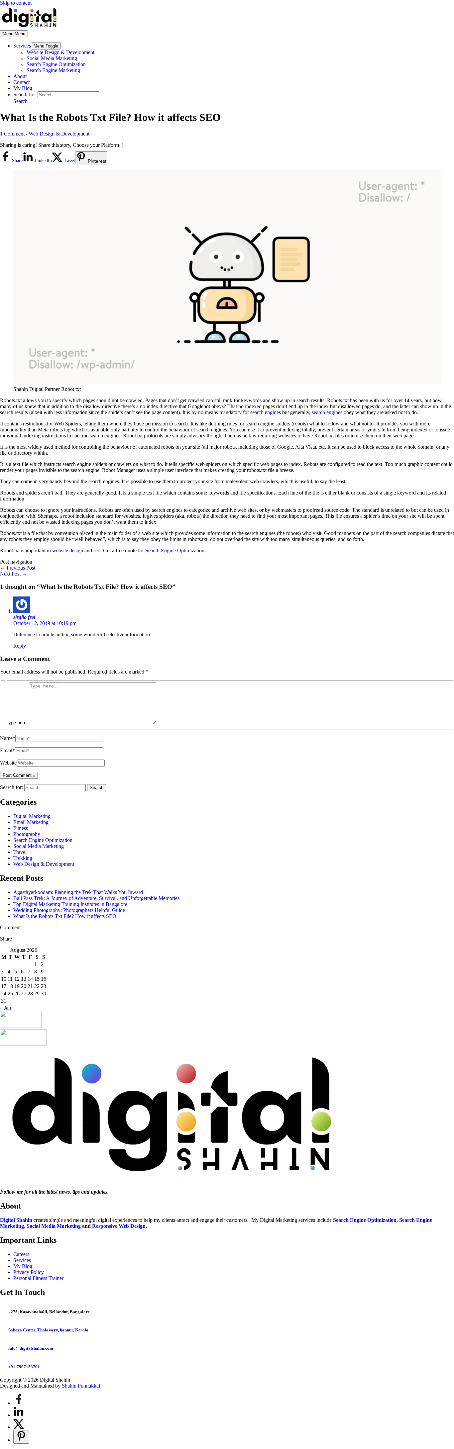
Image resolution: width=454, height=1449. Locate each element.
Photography (26, 834)
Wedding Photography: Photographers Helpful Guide (69, 910)
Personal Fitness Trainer (38, 1278)
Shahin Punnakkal (81, 1386)
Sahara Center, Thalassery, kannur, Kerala (48, 1329)
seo (96, 550)
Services (22, 45)
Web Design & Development (59, 133)
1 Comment (12, 133)
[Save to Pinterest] (21, 1437)
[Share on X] (18, 1427)
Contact (21, 82)
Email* (7, 750)
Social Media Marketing (52, 58)
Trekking (22, 858)
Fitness (20, 828)
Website (8, 763)
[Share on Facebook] (18, 1403)
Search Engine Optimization (56, 64)
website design (67, 550)
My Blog (22, 88)
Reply (19, 646)
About (20, 76)
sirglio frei (24, 617)
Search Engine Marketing (53, 70)
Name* (7, 738)
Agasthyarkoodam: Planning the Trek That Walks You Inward (78, 892)
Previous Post (17, 568)
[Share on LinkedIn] (18, 1415)
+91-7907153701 (24, 1366)
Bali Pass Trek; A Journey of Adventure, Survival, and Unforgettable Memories (96, 898)
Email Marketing (31, 822)
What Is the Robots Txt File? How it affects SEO (64, 916)
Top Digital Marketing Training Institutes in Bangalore (70, 904)
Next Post (13, 574)
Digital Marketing (32, 816)
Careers (21, 1254)
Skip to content (16, 3)
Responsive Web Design (119, 1226)
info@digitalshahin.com (30, 1348)
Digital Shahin (16, 1220)
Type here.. (17, 722)
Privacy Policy (28, 1272)
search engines (265, 412)
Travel (20, 852)
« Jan (5, 1008)
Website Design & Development (60, 52)
